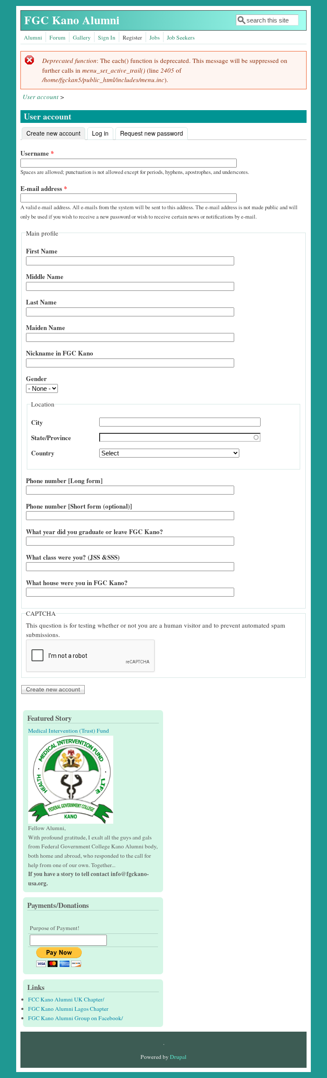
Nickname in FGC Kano (59, 353)
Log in (100, 133)
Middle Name (44, 276)
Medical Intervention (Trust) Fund (68, 730)
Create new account (55, 133)
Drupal (178, 1057)
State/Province (51, 437)
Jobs (154, 37)
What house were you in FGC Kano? (77, 582)
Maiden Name (45, 327)
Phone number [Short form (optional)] (79, 506)
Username (37, 153)
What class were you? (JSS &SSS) (73, 557)
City (37, 422)
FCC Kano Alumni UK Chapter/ (66, 999)
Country (42, 453)
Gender (36, 378)
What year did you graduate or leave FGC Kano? (94, 531)
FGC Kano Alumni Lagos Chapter (68, 1009)
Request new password (151, 133)
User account (40, 96)
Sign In (106, 37)
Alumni (33, 37)
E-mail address (43, 188)
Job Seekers (181, 37)
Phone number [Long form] (64, 480)
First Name (41, 251)
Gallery (82, 37)
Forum (57, 37)
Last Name (41, 302)
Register (132, 37)
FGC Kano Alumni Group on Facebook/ (75, 1018)
